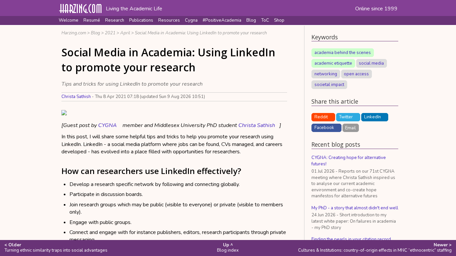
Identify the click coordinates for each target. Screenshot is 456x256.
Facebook (324, 128)
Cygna (191, 20)
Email (350, 128)
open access (356, 74)
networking (325, 74)
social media (371, 63)
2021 (110, 33)
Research (114, 20)
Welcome (68, 20)
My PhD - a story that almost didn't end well (354, 208)
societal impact (329, 85)
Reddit (321, 117)
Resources (169, 20)
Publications (141, 20)
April (125, 33)
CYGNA (107, 125)
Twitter (346, 117)
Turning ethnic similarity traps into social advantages (55, 247)
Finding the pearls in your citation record (351, 239)
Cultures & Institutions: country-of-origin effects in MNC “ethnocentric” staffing (375, 247)
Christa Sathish (76, 97)
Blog (251, 20)
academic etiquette (333, 63)
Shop (279, 20)
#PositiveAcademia (222, 20)
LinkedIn (372, 117)
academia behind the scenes (342, 53)
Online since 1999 (376, 8)
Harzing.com (73, 33)
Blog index (228, 247)
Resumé (91, 20)
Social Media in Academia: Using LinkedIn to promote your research (201, 33)
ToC (265, 20)
